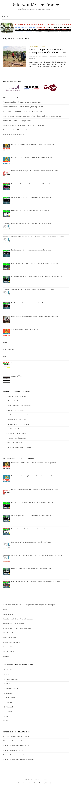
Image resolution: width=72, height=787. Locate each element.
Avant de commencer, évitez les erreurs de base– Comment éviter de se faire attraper (32, 116)
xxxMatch (11, 419)
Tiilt (9, 443)
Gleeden (10, 438)
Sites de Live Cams (9, 633)
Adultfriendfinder (13, 405)
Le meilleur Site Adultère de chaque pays (17, 628)
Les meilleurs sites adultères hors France (17, 130)
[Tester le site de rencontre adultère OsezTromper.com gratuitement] (12, 88)
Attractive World (13, 447)
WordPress (29, 783)
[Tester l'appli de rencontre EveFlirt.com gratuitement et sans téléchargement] (50, 88)
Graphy (41, 783)
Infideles (10, 429)
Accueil (5, 610)
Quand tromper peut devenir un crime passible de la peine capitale (47, 51)
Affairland (11, 433)
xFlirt (9, 401)
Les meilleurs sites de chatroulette (14, 134)
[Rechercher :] (68, 17)
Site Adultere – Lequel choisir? (13, 624)
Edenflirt (11, 396)
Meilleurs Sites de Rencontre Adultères (16, 745)
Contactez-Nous (8, 651)
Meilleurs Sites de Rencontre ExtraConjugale (18, 759)
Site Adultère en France (36, 5)
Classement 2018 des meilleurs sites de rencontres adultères (23, 125)
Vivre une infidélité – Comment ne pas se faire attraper (22, 102)
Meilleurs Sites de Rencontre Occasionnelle (18, 755)
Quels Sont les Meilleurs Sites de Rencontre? (18, 619)
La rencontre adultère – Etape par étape (17, 121)
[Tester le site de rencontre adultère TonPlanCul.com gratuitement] (31, 88)
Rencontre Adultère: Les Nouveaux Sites (16, 736)
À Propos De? (7, 647)
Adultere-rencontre (14, 415)
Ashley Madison (13, 424)
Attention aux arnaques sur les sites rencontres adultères (22, 111)
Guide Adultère (8, 614)
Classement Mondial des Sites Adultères (16, 741)
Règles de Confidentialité (11, 642)
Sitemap (6, 656)
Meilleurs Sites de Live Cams (12, 750)
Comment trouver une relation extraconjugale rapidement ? (23, 107)
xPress (10, 410)
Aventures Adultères (37, 46)
